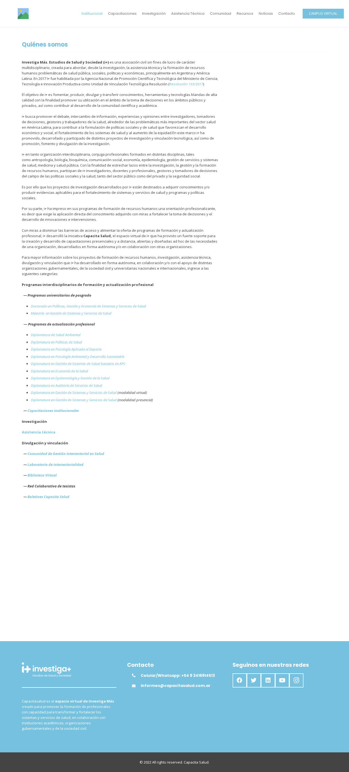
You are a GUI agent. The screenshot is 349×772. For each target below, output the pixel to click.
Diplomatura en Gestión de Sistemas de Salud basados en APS (78, 363)
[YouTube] (282, 680)
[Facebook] (240, 680)
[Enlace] (23, 13)
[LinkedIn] (268, 680)
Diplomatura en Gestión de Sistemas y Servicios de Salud (74, 392)
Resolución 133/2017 (186, 84)
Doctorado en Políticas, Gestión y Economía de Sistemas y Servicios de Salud (88, 306)
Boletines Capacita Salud (48, 496)
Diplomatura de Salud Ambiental (55, 334)
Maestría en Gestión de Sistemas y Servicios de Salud (71, 313)
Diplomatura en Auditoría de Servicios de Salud (66, 385)
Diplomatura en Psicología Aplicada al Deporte (66, 349)
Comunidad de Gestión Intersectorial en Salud (66, 453)
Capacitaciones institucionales (53, 410)
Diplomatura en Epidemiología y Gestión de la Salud (70, 378)
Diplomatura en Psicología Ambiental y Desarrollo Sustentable (77, 356)
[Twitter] (254, 680)
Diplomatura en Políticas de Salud (56, 342)
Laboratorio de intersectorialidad (55, 464)
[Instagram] (296, 680)
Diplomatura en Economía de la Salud (59, 371)
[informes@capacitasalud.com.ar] (136, 686)
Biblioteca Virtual (42, 475)
